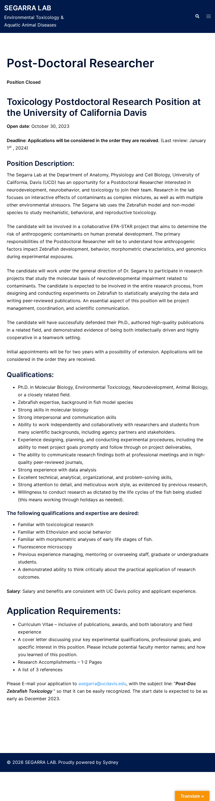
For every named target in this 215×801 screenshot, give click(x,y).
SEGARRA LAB (27, 8)
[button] (197, 16)
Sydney (110, 762)
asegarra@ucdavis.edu (102, 683)
